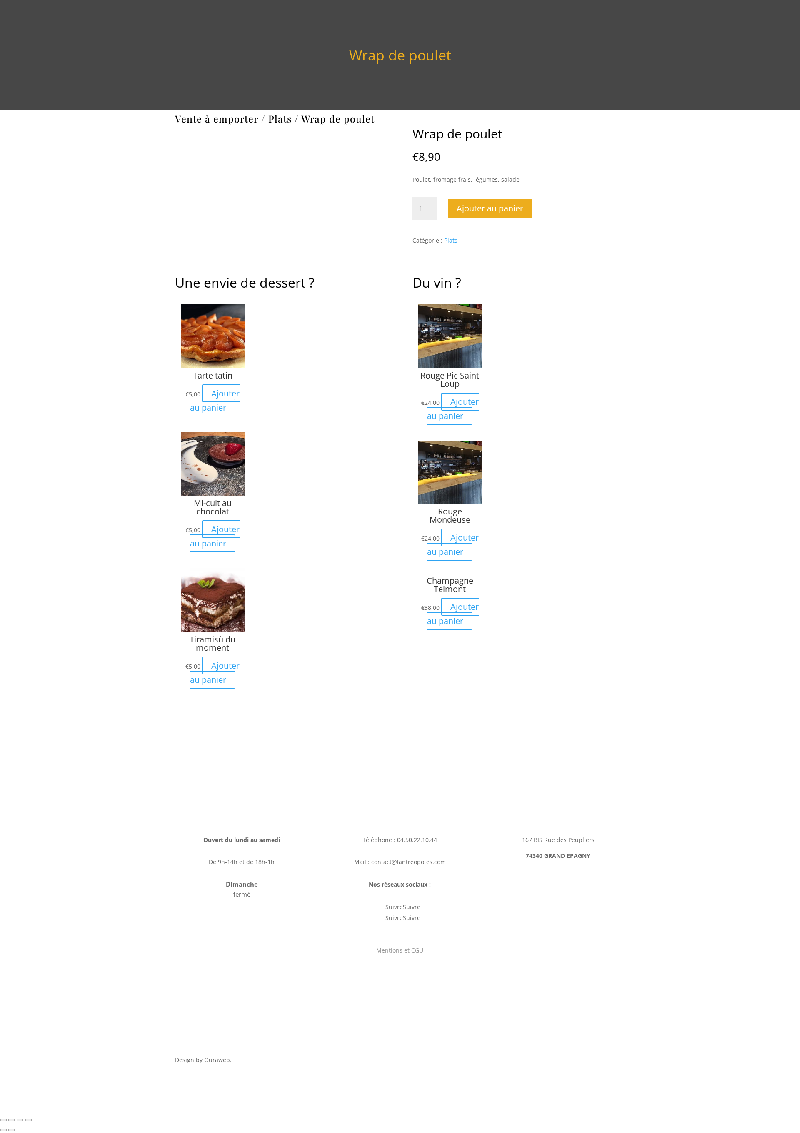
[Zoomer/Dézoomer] (28, 1120)
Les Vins (495, 17)
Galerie (399, 17)
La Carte (432, 17)
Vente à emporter (581, 17)
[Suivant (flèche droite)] (11, 1130)
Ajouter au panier (490, 208)
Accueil (368, 17)
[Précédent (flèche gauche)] (3, 1130)
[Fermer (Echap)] (3, 1120)
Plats (280, 118)
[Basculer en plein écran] (20, 1120)
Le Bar (463, 17)
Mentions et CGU (399, 950)
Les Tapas (531, 17)
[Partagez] (11, 1120)
